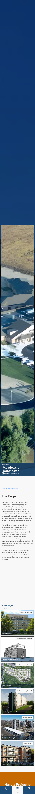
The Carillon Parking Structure (10, 738)
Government (23, 612)
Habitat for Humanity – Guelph (11, 659)
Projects (8, 488)
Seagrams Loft (6, 633)
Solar (31, 743)
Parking (24, 717)
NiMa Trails (5, 764)
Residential (7, 473)
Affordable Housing (21, 638)
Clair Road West (6, 686)
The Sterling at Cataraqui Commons (12, 712)
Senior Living (15, 473)
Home (3, 488)
